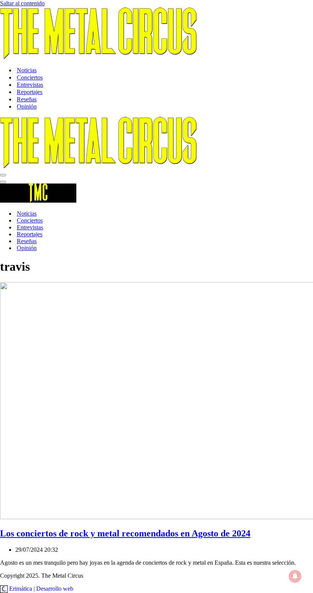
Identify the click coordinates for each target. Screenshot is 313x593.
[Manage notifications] (295, 576)
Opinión (27, 106)
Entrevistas (30, 84)
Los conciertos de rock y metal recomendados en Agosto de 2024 (125, 533)
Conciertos (30, 77)
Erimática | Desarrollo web (40, 588)
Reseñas (27, 99)
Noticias (27, 70)
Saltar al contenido (22, 3)
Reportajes (29, 92)
